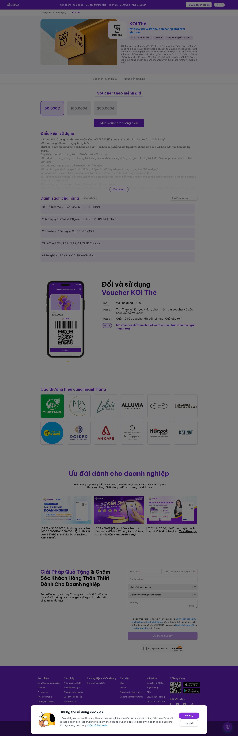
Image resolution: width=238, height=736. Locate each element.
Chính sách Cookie (97, 725)
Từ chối (189, 723)
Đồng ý (189, 715)
